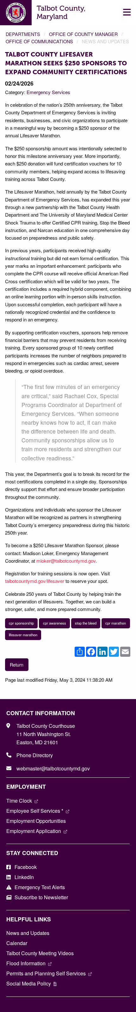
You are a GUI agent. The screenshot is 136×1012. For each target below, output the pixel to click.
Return (16, 664)
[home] (16, 11)
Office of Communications (39, 41)
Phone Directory (34, 755)
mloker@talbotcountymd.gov (66, 560)
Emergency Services (48, 92)
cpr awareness (54, 623)
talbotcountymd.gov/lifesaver (34, 581)
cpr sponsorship (21, 623)
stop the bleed (85, 623)
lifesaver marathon (23, 634)
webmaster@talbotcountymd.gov (53, 768)
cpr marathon (115, 623)
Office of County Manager (83, 34)
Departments (23, 34)
